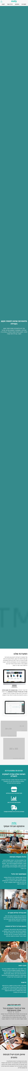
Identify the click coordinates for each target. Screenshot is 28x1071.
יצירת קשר (10, 4)
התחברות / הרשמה (1, 1)
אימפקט (17, 4)
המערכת (24, 4)
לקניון (3, 4)
